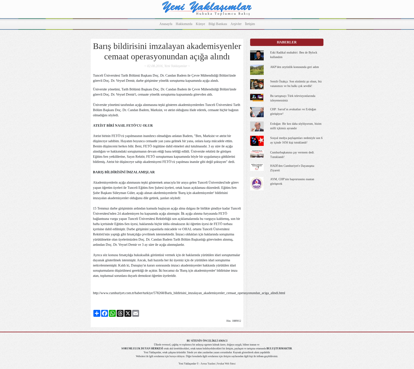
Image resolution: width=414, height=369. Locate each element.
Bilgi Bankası (218, 24)
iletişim (227, 356)
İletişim (250, 24)
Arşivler (236, 24)
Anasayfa (165, 24)
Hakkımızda (184, 24)
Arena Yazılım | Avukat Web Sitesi (217, 363)
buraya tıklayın (177, 356)
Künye (200, 24)
